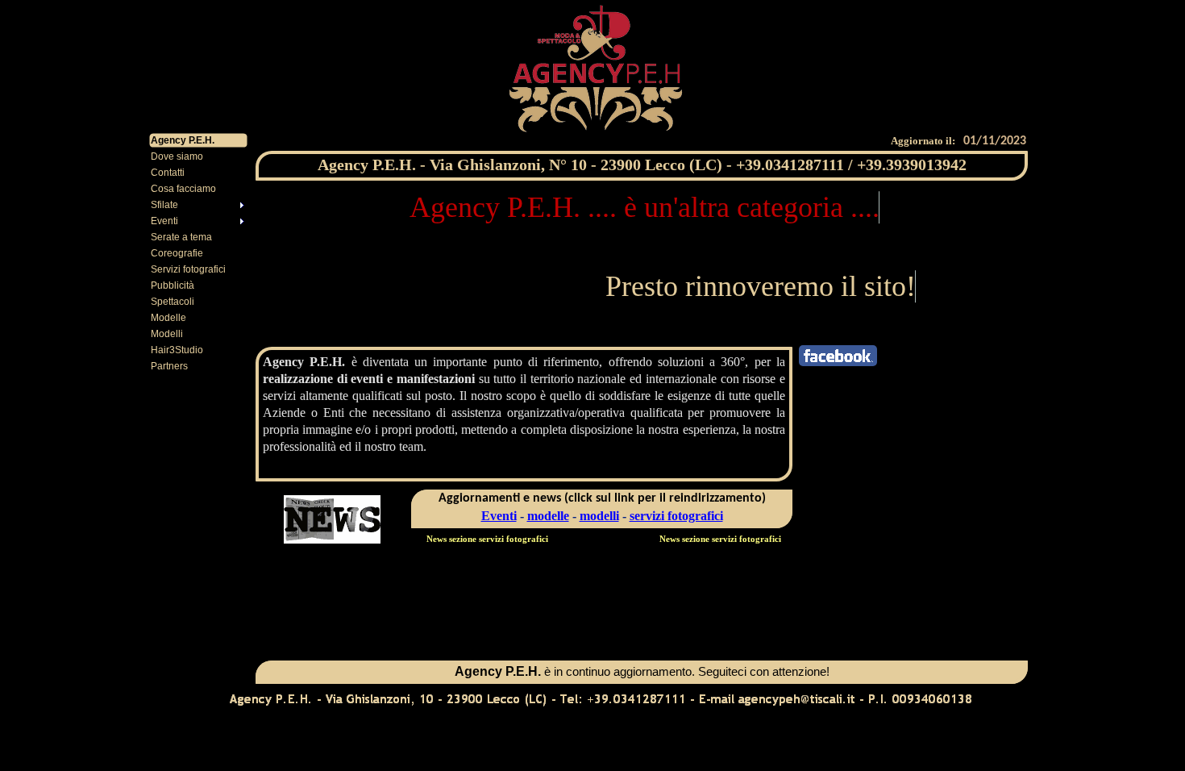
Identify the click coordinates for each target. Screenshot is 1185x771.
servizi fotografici (676, 516)
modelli (599, 516)
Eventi (499, 516)
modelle (548, 516)
